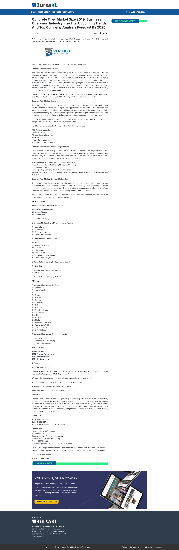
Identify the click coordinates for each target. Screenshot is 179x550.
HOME (33, 12)
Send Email (41, 434)
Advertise (148, 547)
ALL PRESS (56, 12)
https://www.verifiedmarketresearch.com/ (55, 443)
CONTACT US (68, 12)
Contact (158, 547)
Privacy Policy (135, 547)
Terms (124, 547)
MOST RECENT (44, 12)
